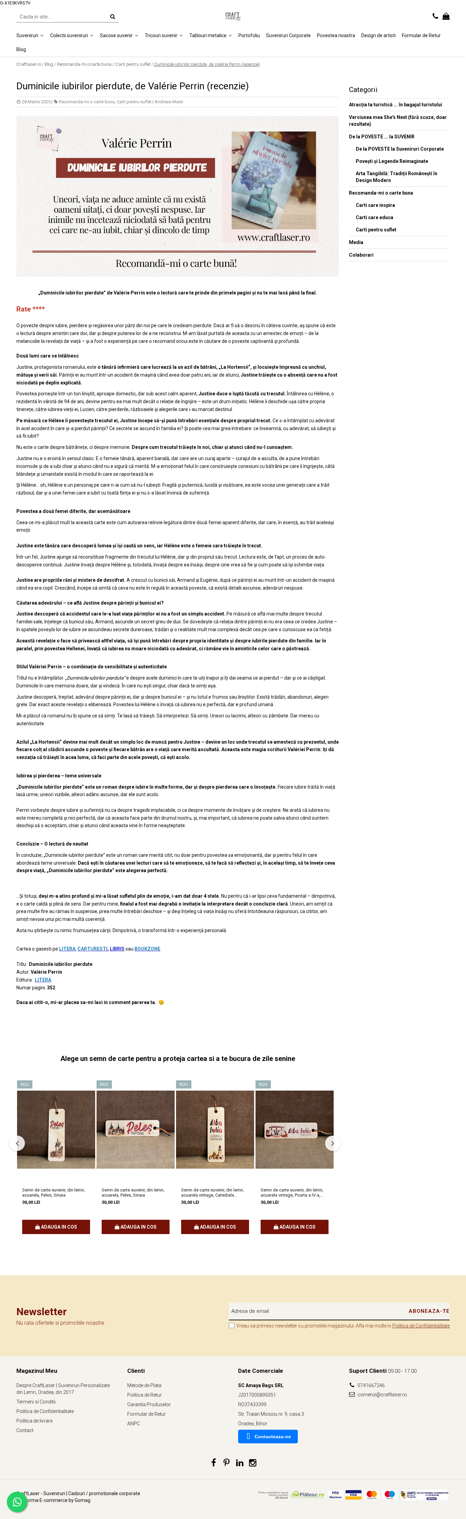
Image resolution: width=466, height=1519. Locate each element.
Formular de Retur (421, 35)
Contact (24, 1430)
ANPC (133, 1423)
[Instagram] (253, 1463)
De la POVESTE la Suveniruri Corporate (400, 149)
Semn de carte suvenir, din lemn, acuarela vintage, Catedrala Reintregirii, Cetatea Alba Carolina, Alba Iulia (214, 1192)
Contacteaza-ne (272, 1436)
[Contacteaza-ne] (435, 17)
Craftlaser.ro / (30, 64)
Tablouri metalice (208, 35)
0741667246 (370, 1385)
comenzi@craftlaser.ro (381, 1394)
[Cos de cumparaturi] (446, 17)
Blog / (50, 64)
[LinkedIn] (240, 1463)
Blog (21, 49)
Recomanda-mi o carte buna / (85, 64)
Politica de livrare (34, 1421)
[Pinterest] (227, 1463)
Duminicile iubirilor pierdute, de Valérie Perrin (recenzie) (207, 64)
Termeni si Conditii (36, 1401)
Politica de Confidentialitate (421, 1325)
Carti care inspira (375, 205)
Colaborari (361, 255)
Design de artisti (378, 35)
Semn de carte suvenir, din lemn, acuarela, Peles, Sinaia (53, 1192)
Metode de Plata (144, 1385)
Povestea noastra (336, 35)
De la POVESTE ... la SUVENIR (381, 136)
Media (356, 242)
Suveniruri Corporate (288, 35)
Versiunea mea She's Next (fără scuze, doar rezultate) (398, 121)
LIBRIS (117, 949)
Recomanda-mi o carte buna (87, 101)
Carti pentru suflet (134, 101)
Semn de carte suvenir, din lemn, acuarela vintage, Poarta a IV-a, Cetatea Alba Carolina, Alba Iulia (292, 1192)
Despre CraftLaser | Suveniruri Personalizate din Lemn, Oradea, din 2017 (63, 1389)
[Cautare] (112, 16)
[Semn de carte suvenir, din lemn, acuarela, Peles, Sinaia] (56, 1129)
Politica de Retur (144, 1395)
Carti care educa (374, 217)
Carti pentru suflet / (134, 64)
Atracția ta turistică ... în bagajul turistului (395, 104)
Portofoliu (249, 35)
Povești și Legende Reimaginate (392, 161)
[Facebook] (214, 1463)
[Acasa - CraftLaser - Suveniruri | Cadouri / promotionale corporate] (233, 17)
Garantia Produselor (149, 1404)
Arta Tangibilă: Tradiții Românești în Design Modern (396, 177)
